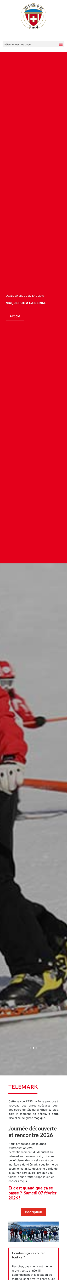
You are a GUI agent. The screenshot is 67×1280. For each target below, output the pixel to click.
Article (14, 316)
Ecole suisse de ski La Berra (25, 296)
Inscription (33, 1212)
